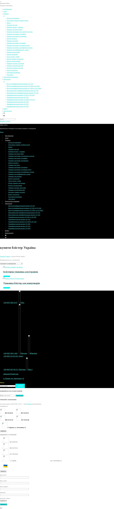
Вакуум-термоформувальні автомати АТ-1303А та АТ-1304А (25, 210)
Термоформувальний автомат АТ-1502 (19, 224)
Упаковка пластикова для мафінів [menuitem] (16, 34)
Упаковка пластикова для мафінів (17, 158)
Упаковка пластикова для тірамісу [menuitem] (16, 43)
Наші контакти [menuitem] (7, 111)
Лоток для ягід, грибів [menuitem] (13, 56)
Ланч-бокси (11, 199)
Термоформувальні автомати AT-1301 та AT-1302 (22, 217)
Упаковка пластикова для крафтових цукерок (21, 172)
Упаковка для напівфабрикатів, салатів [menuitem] (18, 50)
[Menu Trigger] (0, 1)
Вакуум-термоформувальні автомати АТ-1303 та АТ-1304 (24, 208)
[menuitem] (4, 113)
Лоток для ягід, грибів (14, 181)
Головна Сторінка (5, 256)
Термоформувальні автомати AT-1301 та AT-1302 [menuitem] (21, 95)
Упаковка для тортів (14, 165)
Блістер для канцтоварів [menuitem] (13, 61)
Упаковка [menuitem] (6, 15)
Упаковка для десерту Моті (16, 154)
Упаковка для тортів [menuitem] (12, 41)
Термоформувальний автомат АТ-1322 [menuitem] (18, 97)
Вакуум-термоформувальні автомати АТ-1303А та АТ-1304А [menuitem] (24, 88)
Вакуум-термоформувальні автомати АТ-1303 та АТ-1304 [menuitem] (23, 86)
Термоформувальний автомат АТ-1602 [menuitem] (18, 106)
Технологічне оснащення (12, 201)
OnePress (29, 404)
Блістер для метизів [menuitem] (12, 54)
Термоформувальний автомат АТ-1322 (19, 219)
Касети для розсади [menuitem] (12, 70)
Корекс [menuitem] (9, 23)
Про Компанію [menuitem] (7, 9)
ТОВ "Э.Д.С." (4, 125)
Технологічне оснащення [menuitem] (10, 77)
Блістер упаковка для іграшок (16, 183)
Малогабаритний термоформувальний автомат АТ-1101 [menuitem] (22, 90)
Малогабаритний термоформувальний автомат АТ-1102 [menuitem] (22, 93)
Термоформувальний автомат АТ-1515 (19, 226)
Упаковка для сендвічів (15, 176)
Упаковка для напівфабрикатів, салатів (19, 174)
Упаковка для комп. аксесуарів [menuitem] (15, 63)
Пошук (2, 382)
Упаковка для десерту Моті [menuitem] (14, 29)
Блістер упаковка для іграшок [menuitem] (15, 59)
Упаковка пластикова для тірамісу (18, 167)
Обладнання (8, 203)
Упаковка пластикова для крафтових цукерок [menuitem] (19, 47)
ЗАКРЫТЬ (3, 431)
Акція (6, 138)
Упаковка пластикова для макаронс (18, 160)
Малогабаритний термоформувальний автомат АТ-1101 (24, 212)
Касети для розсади (13, 194)
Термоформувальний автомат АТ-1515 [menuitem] (18, 104)
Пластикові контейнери (15, 197)
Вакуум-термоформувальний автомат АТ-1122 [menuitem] (20, 84)
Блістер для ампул (13, 163)
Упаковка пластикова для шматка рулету (19, 169)
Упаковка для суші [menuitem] (12, 25)
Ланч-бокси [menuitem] (10, 75)
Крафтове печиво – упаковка (16, 151)
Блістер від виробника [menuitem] (13, 18)
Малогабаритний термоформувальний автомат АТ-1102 (24, 215)
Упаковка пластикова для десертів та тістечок (21, 156)
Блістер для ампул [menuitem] (12, 38)
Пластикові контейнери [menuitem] (13, 72)
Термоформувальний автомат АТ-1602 (19, 228)
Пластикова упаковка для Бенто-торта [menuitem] (17, 20)
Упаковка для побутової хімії (16, 190)
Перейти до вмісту (5, 121)
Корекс (10, 147)
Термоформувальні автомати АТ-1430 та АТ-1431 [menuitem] (21, 99)
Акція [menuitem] (5, 11)
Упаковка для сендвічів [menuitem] (13, 52)
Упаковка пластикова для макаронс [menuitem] (17, 36)
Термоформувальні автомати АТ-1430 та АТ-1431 (22, 221)
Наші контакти (9, 233)
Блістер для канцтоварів (15, 185)
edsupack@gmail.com (10, 374)
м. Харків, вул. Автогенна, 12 (13, 378)
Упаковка (7, 140)
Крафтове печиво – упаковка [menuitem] (15, 27)
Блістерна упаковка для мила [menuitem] (15, 68)
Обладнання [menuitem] (6, 80)
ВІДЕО (7, 230)
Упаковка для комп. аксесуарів (17, 188)
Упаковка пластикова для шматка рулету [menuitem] (18, 45)
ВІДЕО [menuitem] (5, 108)
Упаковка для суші (13, 149)
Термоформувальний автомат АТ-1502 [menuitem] (18, 102)
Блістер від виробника (14, 142)
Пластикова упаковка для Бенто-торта (19, 145)
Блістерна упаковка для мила (16, 192)
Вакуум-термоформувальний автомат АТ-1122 (21, 206)
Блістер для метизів (13, 178)
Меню (2, 132)
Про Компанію (9, 136)
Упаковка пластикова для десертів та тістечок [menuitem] (20, 32)
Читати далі (6, 276)
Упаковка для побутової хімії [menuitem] (15, 65)
